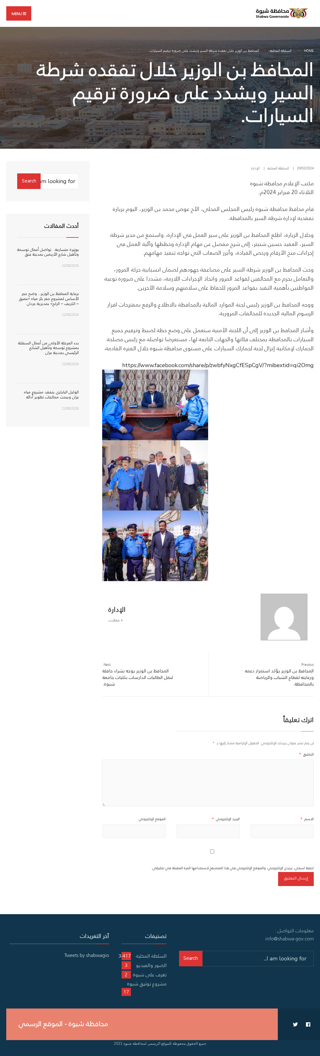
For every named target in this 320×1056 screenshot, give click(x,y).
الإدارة (255, 168)
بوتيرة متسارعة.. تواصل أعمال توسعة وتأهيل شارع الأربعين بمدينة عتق (48, 252)
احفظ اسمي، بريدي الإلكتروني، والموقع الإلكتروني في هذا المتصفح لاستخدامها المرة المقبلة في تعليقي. (232, 868)
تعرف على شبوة (150, 974)
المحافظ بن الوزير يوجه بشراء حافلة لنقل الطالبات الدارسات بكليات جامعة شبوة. (137, 674)
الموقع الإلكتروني (152, 819)
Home (309, 50)
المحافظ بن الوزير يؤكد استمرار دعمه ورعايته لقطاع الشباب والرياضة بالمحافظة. (279, 674)
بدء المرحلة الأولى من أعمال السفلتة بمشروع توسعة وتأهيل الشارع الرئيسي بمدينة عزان (48, 348)
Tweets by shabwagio (86, 955)
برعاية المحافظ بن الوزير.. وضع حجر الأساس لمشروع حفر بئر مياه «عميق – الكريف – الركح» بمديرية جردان (49, 298)
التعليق (306, 754)
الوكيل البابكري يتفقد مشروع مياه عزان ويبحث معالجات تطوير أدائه (51, 394)
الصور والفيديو (151, 965)
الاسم (307, 819)
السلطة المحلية (281, 50)
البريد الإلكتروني (226, 819)
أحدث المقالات (61, 226)
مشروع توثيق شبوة (147, 983)
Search (29, 181)
